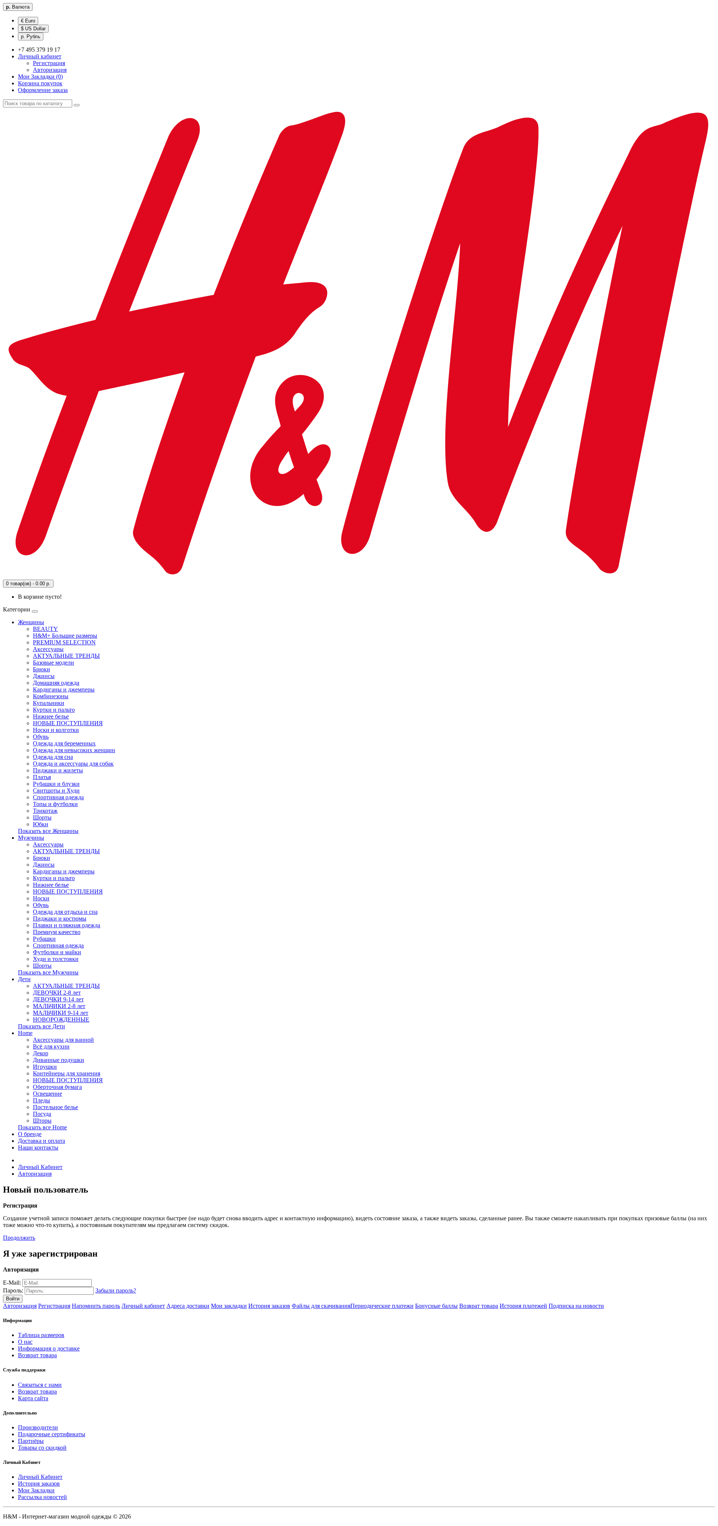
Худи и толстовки (56, 959)
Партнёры (31, 1441)
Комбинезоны (50, 696)
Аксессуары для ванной (63, 1040)
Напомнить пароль (96, 1306)
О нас (25, 1342)
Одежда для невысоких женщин (74, 750)
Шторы (42, 1120)
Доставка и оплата (41, 1141)
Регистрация (49, 63)
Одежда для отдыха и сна (65, 912)
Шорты (42, 817)
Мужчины (31, 837)
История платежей (523, 1306)
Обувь (41, 736)
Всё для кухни (51, 1046)
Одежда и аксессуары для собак (73, 763)
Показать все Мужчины (48, 972)
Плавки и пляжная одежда (66, 925)
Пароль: (13, 1290)
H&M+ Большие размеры (65, 635)
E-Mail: (12, 1282)
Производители (38, 1427)
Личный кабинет (143, 1306)
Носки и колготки (56, 730)
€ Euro (28, 21)
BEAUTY (45, 629)
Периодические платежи (382, 1306)
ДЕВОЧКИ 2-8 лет (57, 992)
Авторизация (50, 70)
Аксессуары (48, 649)
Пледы (41, 1100)
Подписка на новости (576, 1306)
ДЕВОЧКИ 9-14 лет (58, 999)
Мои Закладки (36, 1490)
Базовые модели (53, 662)
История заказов (269, 1306)
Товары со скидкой (42, 1447)
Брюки (41, 669)
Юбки (40, 824)
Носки (41, 898)
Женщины (31, 622)
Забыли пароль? (115, 1290)
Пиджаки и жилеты (58, 770)
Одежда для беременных (64, 743)
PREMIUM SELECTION (64, 642)
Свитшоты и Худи (56, 790)
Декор (40, 1053)
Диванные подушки (58, 1060)
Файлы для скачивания (321, 1306)
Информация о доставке (49, 1348)
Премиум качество (56, 932)
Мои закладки (229, 1306)
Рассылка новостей (42, 1497)
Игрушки (45, 1066)
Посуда (42, 1114)
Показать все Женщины (48, 831)
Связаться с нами (40, 1385)
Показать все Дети (41, 1026)
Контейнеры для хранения (66, 1073)
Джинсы (44, 676)
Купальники (48, 703)
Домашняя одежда (56, 683)
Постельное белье (55, 1107)
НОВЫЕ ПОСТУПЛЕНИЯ (68, 723)
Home (25, 1033)
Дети (24, 979)
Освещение (47, 1093)
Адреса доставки (187, 1306)
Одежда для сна (53, 757)
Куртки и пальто (54, 709)
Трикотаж (45, 811)
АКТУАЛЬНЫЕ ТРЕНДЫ (66, 656)
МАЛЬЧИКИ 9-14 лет (60, 1013)
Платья (42, 777)
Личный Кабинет (40, 1167)
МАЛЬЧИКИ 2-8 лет (59, 1006)
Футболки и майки (57, 952)
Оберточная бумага (57, 1087)
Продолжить (19, 1237)
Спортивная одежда (58, 797)
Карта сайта (33, 1398)
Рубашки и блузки (56, 784)
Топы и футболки (55, 804)
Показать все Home (42, 1127)
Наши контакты (38, 1147)
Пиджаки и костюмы (59, 918)
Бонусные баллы (436, 1306)
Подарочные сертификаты (51, 1434)
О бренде (30, 1134)
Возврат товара (478, 1306)
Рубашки (44, 939)
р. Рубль (30, 36)
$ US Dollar (33, 28)
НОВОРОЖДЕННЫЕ (61, 1019)
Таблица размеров (41, 1335)
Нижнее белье (51, 716)
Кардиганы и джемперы (64, 689)
